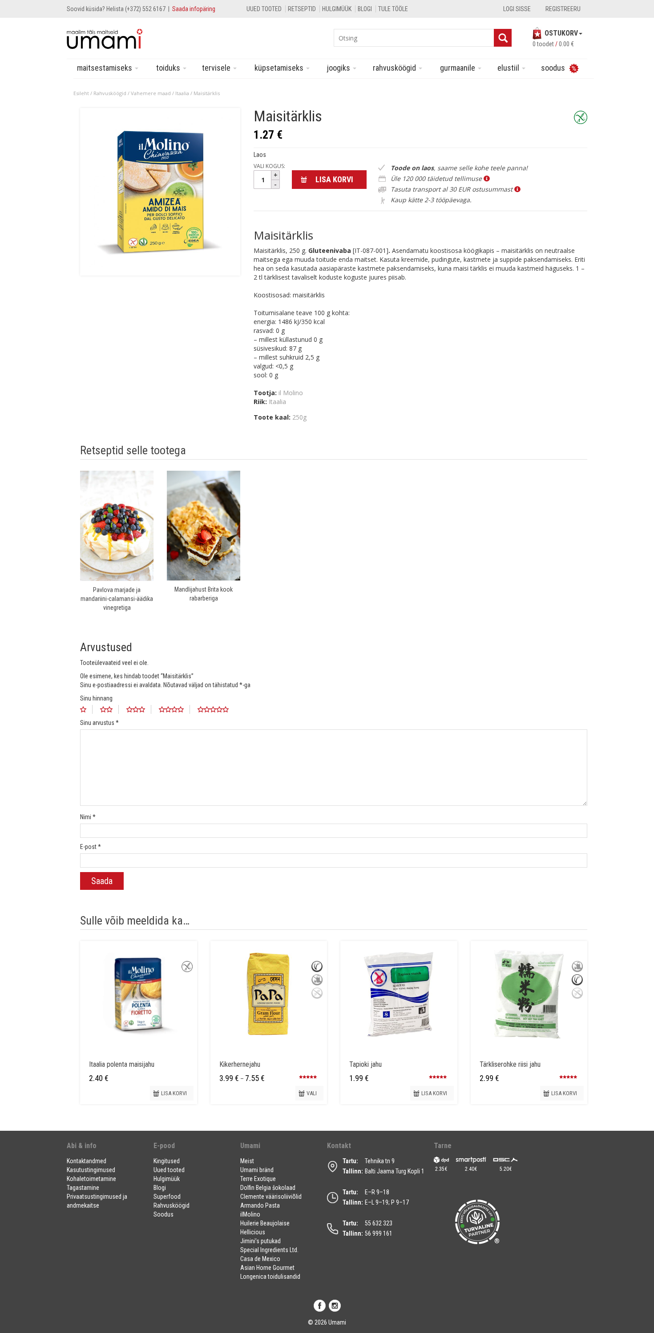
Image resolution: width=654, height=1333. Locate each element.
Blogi (365, 8)
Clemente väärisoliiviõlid (271, 1196)
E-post (90, 846)
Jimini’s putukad (260, 1241)
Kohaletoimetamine (91, 1178)
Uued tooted (264, 8)
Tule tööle (393, 8)
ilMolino (250, 1214)
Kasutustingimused (91, 1169)
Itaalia (182, 93)
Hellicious (252, 1232)
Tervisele (217, 67)
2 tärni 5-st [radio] (109, 709)
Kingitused (166, 1161)
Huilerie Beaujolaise (265, 1223)
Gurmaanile (458, 67)
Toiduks (169, 67)
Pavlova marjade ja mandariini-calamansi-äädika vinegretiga (117, 598)
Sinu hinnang (96, 698)
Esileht (81, 93)
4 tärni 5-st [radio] (174, 709)
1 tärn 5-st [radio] (86, 709)
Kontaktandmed (86, 1161)
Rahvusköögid (395, 67)
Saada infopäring (193, 8)
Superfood (167, 1196)
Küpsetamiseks (279, 67)
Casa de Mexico (260, 1258)
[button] (104, 1149)
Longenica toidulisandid (270, 1276)
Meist (247, 1161)
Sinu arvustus (99, 722)
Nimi (88, 817)
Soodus (163, 1214)
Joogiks (339, 67)
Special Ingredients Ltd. (269, 1249)
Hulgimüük (336, 8)
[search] (503, 38)
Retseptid (302, 8)
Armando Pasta (260, 1205)
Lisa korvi (334, 179)
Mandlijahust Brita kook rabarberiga (203, 594)
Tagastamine (83, 1187)
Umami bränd (257, 1169)
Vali (312, 1093)
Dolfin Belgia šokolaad (267, 1187)
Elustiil (509, 67)
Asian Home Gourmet (267, 1267)
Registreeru (563, 8)
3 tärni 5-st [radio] (138, 709)
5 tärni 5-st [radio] (216, 709)
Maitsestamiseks (105, 67)
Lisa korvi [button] (174, 1093)
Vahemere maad (151, 93)
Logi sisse (517, 8)
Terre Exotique (258, 1178)
